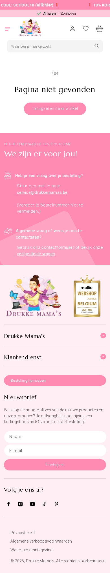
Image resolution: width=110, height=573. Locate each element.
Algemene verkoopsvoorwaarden (41, 541)
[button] (11, 28)
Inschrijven (55, 465)
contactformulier (57, 247)
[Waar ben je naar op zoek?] (97, 46)
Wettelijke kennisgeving (31, 550)
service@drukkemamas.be (42, 192)
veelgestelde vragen (36, 253)
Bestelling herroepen (28, 380)
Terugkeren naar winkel (55, 108)
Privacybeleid (22, 532)
